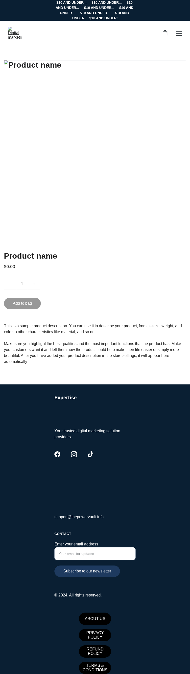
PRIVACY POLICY (95, 635)
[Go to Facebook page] (57, 454)
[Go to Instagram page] (74, 454)
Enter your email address (76, 544)
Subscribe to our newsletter (87, 571)
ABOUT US (95, 619)
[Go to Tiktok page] (91, 454)
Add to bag (22, 303)
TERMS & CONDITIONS (95, 667)
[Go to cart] (165, 33)
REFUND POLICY (95, 651)
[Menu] (179, 33)
